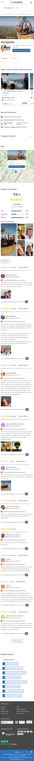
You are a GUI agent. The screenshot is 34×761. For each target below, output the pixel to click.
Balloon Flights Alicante (12, 686)
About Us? (3, 707)
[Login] (31, 2)
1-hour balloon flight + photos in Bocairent (13, 92)
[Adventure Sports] (15, 2)
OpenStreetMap (26, 182)
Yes (26, 301)
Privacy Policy (4, 713)
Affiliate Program (21, 709)
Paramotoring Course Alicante (14, 691)
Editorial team (5, 711)
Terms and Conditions (23, 711)
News (18, 707)
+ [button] (2, 152)
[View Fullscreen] (2, 158)
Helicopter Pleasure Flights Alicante (16, 682)
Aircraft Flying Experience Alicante (15, 673)
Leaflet (20, 182)
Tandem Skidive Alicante (13, 677)
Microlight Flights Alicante (13, 695)
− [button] (2, 155)
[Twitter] (31, 752)
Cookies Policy (20, 713)
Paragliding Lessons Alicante (14, 668)
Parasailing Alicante (11, 664)
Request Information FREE (21, 50)
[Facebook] (27, 752)
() (15, 58)
